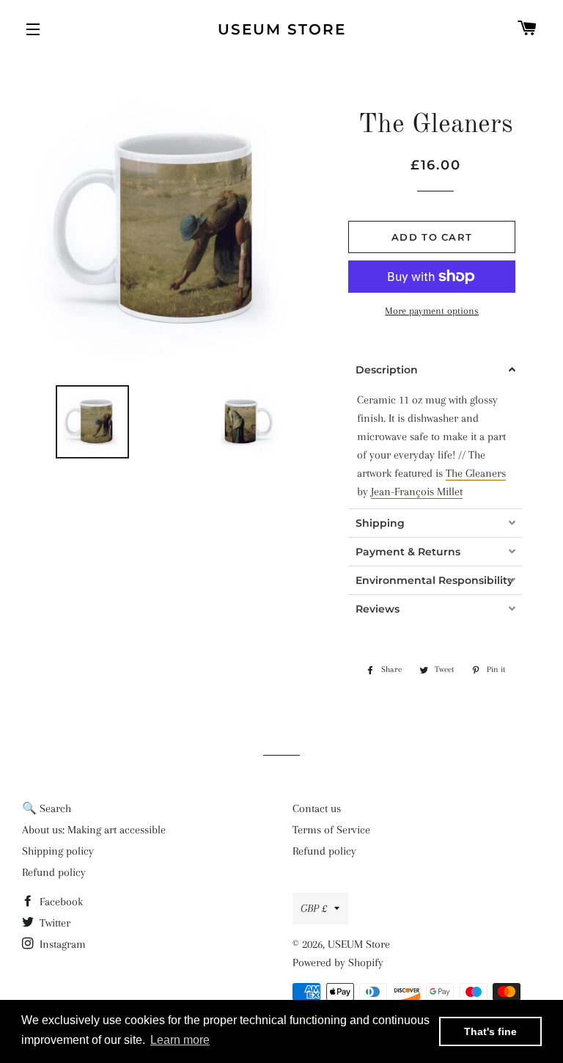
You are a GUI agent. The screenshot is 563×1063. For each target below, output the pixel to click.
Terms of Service (331, 829)
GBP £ (314, 908)
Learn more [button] (180, 1040)
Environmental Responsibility (428, 580)
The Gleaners (476, 473)
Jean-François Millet (417, 491)
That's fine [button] (490, 1031)
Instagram (61, 944)
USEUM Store (282, 29)
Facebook (60, 901)
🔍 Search (46, 808)
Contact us (316, 808)
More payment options (432, 310)
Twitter (53, 922)
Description (387, 370)
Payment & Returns (408, 552)
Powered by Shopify (337, 962)
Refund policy (54, 872)
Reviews (378, 609)
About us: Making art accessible (94, 829)
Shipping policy (58, 851)
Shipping (380, 523)
